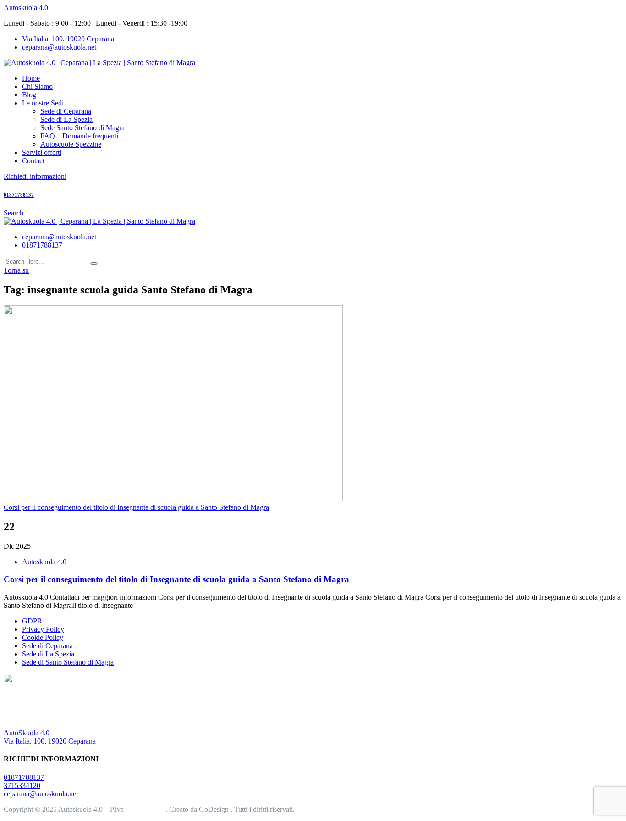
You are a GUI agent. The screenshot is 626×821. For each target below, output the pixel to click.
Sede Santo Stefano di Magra (82, 128)
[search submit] (94, 263)
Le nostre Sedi (43, 103)
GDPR (32, 621)
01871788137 (42, 245)
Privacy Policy (43, 629)
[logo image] (99, 221)
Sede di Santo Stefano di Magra (68, 662)
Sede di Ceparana (65, 111)
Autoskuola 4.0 (26, 7)
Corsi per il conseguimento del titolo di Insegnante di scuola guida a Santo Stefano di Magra (176, 579)
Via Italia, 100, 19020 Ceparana (68, 39)
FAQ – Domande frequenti (79, 136)
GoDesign (215, 809)
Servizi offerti (41, 152)
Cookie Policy (42, 637)
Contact (33, 161)
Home (31, 78)
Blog (29, 95)
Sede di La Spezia (66, 119)
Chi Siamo (37, 86)
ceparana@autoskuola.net (59, 47)
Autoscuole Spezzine (70, 144)
